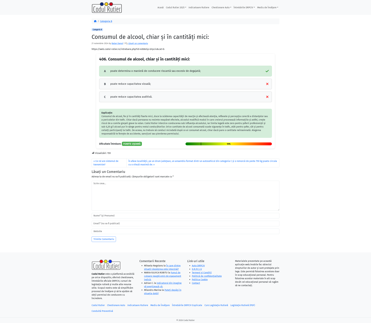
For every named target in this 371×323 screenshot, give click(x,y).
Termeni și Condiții (202, 272)
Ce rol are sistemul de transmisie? (105, 163)
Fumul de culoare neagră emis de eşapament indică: (162, 276)
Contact (196, 283)
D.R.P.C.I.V (197, 269)
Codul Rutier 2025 (175, 7)
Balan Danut (117, 43)
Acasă (161, 7)
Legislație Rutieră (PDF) (242, 305)
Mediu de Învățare (267, 7)
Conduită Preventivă (102, 311)
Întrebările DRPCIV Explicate (187, 305)
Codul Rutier (98, 305)
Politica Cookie (200, 279)
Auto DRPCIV (198, 265)
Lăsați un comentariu (138, 43)
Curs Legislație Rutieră (216, 305)
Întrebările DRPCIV (243, 7)
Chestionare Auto (221, 7)
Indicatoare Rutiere (199, 7)
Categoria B (106, 21)
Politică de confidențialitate (207, 276)
